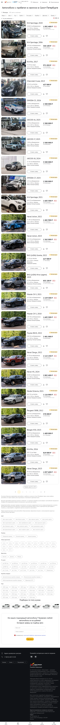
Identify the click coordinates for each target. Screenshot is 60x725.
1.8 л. (41, 543)
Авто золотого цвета (38, 529)
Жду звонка (30, 639)
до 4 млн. (32, 570)
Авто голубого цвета (24, 529)
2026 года (32, 597)
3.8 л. (53, 546)
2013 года (23, 590)
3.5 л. (41, 546)
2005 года (5, 587)
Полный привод (20, 536)
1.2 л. (4, 543)
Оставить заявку (34, 36)
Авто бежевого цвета (8, 526)
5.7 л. (10, 550)
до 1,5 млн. (42, 566)
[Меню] (2, 2)
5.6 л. (4, 550)
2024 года (14, 597)
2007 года (23, 587)
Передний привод (7, 536)
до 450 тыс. (25, 563)
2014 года (32, 590)
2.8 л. (29, 546)
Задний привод (32, 536)
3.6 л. (47, 546)
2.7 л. (23, 546)
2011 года (5, 590)
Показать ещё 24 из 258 (30, 487)
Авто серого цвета (7, 519)
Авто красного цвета (40, 522)
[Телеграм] (35, 656)
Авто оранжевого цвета (37, 526)
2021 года (41, 594)
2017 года (5, 594)
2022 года (50, 594)
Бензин (4, 556)
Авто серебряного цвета (25, 522)
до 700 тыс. (53, 563)
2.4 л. (10, 546)
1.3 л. (10, 543)
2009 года (41, 587)
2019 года (23, 594)
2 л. (47, 543)
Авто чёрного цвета (34, 519)
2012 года (14, 590)
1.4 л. (16, 543)
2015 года (41, 590)
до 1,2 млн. (33, 566)
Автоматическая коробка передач (11, 577)
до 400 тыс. (15, 563)
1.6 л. (29, 543)
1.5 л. (23, 543)
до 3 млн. (14, 570)
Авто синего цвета (47, 519)
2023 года (5, 597)
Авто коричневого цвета (9, 522)
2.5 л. (16, 546)
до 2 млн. (51, 566)
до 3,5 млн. (23, 570)
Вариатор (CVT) (29, 580)
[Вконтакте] (31, 656)
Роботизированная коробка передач (12, 580)
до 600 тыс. (44, 563)
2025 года (23, 597)
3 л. (35, 546)
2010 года (50, 587)
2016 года (50, 590)
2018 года (14, 594)
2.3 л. (4, 546)
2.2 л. (53, 543)
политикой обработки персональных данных (35, 635)
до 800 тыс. (6, 566)
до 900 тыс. (15, 566)
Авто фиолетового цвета (9, 529)
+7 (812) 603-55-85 (10, 657)
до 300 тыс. (6, 563)
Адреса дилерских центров (12, 653)
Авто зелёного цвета (22, 526)
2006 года (14, 587)
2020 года (32, 594)
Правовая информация (36, 667)
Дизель (12, 556)
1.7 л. (35, 543)
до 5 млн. (40, 570)
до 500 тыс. (34, 563)
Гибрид (19, 556)
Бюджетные (50, 570)
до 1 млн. (24, 566)
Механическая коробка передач (32, 577)
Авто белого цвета (20, 519)
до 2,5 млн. (5, 570)
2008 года (32, 587)
